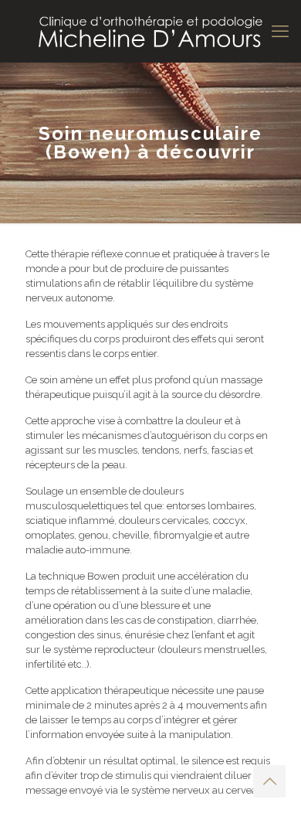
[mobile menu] (280, 31)
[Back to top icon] (269, 781)
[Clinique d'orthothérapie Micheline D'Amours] (150, 31)
